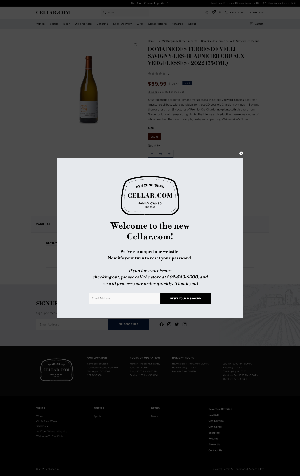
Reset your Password (185, 298)
